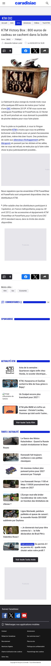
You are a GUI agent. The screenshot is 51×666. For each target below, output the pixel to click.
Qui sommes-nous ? (33, 636)
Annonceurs (31, 631)
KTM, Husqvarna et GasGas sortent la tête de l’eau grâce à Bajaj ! (33, 384)
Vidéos (36, 23)
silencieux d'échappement (25, 140)
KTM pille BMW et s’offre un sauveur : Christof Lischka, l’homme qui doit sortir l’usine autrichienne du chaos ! (33, 410)
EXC (8, 108)
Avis (11, 23)
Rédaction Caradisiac (8, 636)
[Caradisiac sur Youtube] (24, 616)
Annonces (27, 23)
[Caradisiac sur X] (11, 616)
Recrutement (6, 641)
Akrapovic (6, 143)
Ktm (5, 291)
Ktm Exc (7, 18)
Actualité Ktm (8, 361)
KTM (14, 130)
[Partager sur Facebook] (26, 50)
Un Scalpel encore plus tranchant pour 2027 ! (30, 396)
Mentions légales (7, 646)
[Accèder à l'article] (10, 370)
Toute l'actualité (10, 431)
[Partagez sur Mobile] (45, 50)
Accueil (4, 23)
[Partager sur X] (35, 50)
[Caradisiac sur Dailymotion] (18, 616)
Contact (4, 631)
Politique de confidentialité (35, 646)
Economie (23, 291)
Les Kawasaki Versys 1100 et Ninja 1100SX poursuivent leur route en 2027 (35, 484)
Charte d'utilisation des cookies (12, 652)
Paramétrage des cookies (35, 652)
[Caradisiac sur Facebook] (5, 616)
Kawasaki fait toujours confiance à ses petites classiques (31, 458)
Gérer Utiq (5, 657)
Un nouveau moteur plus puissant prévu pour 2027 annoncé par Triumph (33, 471)
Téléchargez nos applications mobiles (22, 624)
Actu (18, 23)
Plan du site (31, 641)
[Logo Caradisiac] (25, 5)
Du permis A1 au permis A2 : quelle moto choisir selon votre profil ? (34, 547)
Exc (13, 291)
